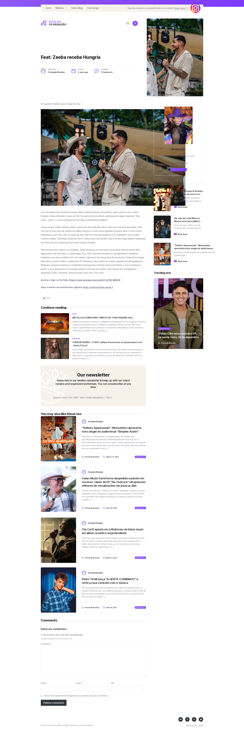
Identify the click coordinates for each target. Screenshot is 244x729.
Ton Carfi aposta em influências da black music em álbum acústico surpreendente (113, 531)
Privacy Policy (191, 725)
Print (48, 298)
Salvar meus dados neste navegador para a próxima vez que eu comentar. (76, 695)
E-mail (79, 683)
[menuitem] (48, 8)
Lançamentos (140, 457)
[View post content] (175, 57)
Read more (183, 207)
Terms (201, 725)
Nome (44, 683)
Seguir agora (179, 8)
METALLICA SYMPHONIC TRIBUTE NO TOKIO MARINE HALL (102, 317)
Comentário (46, 644)
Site (112, 683)
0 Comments (107, 72)
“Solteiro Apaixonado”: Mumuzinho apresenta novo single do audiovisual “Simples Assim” (111, 429)
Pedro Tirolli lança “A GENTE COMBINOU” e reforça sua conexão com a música (110, 581)
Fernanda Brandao (56, 72)
